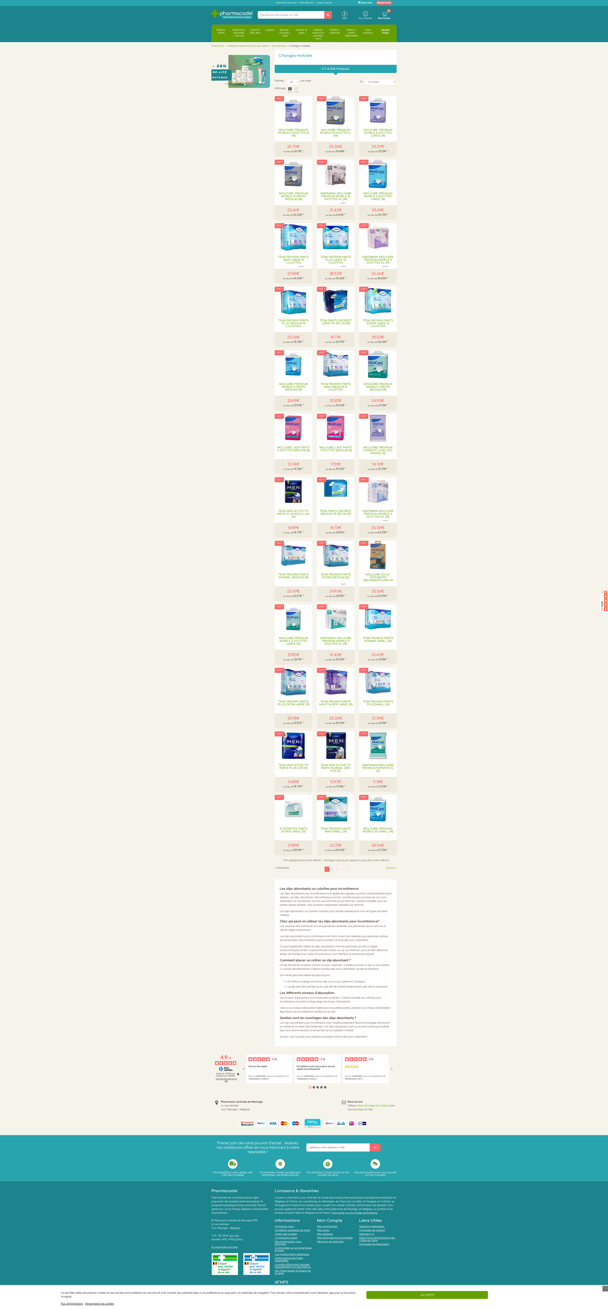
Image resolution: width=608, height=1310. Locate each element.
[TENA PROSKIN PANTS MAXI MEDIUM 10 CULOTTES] (336, 364)
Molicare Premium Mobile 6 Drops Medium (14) (293, 387)
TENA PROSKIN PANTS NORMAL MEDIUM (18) (293, 576)
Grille (290, 92)
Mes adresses (325, 1234)
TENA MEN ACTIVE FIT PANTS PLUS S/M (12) (293, 767)
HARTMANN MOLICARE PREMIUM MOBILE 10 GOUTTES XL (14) (335, 196)
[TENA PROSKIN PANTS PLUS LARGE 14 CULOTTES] (336, 237)
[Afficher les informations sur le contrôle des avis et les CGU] (238, 1074)
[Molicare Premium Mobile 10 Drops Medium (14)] (293, 174)
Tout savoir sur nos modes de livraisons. (355, 1212)
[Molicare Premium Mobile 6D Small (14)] (378, 809)
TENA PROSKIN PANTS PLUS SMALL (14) (378, 703)
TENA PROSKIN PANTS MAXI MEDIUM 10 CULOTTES (335, 387)
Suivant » (391, 868)
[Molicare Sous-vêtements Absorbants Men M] (378, 555)
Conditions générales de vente (292, 1230)
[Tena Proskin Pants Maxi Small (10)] (336, 809)
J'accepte (427, 1295)
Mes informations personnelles (335, 1237)
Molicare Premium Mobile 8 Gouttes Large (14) (377, 133)
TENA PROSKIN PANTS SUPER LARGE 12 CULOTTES (378, 323)
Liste (296, 92)
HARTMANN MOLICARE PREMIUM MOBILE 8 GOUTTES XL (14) (378, 260)
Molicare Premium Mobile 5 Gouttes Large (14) (293, 641)
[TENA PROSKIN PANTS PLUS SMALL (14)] (378, 682)
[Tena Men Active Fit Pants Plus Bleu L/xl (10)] (293, 491)
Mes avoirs (323, 1230)
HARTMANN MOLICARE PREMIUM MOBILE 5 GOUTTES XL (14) (335, 641)
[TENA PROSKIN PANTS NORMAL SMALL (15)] (378, 618)
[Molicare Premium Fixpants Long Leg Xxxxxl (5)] (378, 428)
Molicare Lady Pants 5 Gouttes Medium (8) (293, 449)
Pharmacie (217, 45)
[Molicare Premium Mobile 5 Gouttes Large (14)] (293, 618)
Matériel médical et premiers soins (248, 45)
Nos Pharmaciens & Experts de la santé (293, 1272)
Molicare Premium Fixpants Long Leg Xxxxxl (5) (377, 450)
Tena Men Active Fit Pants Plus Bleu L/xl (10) (293, 514)
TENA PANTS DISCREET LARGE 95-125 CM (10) (336, 322)
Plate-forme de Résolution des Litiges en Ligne (377, 1239)
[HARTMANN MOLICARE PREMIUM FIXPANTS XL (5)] (378, 745)
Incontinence (279, 45)
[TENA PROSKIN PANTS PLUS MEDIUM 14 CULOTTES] (293, 301)
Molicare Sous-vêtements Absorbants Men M (378, 577)
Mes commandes (327, 1226)
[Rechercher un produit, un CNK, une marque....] (328, 15)
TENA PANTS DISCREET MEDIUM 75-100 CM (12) (336, 512)
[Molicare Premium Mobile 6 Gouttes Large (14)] (378, 174)
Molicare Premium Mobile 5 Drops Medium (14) (377, 387)
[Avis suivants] (392, 1069)
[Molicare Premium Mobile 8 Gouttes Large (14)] (378, 110)
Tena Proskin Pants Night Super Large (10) (335, 703)
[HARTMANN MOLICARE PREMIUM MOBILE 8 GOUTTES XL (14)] (378, 237)
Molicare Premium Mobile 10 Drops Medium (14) (293, 196)
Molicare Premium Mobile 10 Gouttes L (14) (335, 133)
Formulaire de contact (372, 1230)
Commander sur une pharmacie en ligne (293, 1249)
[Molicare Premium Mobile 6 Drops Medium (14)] (293, 364)
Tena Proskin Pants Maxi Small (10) (335, 830)
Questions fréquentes (371, 1226)
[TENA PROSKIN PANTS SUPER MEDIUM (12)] (336, 555)
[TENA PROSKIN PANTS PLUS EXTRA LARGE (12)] (293, 682)
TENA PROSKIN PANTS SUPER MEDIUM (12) (335, 576)
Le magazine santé (286, 1237)
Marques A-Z (366, 1234)
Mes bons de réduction (330, 1241)
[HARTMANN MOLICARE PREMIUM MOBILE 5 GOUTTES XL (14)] (336, 618)
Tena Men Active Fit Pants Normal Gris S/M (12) (335, 768)
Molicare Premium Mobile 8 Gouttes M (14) (293, 133)
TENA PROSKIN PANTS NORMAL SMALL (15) (378, 639)
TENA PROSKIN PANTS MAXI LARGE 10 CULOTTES (293, 260)
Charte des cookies (286, 1234)
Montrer (279, 80)
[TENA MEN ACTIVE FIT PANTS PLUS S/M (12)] (293, 745)
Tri (361, 82)
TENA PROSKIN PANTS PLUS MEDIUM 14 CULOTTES (293, 323)
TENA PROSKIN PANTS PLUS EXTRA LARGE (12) (293, 703)
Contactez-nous (284, 1226)
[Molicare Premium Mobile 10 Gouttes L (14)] (336, 110)
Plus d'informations (72, 1303)
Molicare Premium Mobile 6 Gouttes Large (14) (377, 196)
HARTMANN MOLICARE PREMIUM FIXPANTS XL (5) (378, 768)
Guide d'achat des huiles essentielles (289, 1259)
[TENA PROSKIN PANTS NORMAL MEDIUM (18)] (293, 555)
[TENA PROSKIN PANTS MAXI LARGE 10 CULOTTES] (293, 237)
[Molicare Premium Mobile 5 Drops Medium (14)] (378, 364)
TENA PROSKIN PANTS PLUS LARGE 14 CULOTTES (335, 260)
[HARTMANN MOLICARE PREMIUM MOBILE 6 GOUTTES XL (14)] (378, 491)
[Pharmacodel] (232, 14)
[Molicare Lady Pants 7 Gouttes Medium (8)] (336, 428)
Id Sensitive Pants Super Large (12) (293, 830)
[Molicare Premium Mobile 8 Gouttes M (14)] (293, 110)
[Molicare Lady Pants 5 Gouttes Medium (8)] (293, 428)
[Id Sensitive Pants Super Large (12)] (293, 809)
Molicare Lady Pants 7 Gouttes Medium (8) (335, 449)
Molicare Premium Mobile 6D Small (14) (378, 830)
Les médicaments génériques (292, 1254)
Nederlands (384, 2)
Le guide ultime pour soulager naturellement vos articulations (293, 1265)
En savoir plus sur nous (224, 1247)
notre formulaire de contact (373, 1105)
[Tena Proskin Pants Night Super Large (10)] (336, 682)
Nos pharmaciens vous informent (288, 1243)
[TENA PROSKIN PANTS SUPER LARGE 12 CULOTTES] (378, 301)
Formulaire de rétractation (374, 1244)
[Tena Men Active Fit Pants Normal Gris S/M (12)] (336, 745)
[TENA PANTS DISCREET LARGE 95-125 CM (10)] (336, 301)
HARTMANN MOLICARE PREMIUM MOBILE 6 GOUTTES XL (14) (378, 514)
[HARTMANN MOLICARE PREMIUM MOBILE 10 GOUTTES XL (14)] (336, 174)
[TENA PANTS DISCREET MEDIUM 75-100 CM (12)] (336, 491)
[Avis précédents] (243, 1069)
